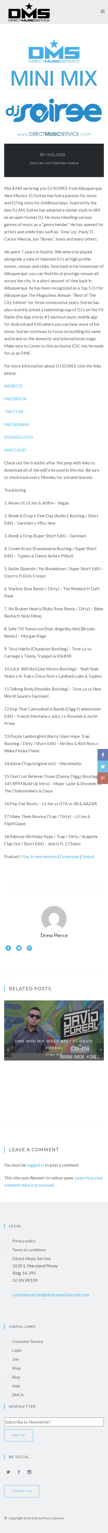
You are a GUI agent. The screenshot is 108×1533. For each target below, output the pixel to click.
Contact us (22, 1491)
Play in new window (39, 856)
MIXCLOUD (15, 449)
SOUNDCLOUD (18, 437)
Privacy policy (23, 1240)
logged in (35, 1164)
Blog (15, 1377)
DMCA (17, 1394)
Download (69, 856)
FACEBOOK (15, 398)
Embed (88, 856)
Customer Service (27, 1341)
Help (15, 1385)
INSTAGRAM (16, 424)
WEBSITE (13, 385)
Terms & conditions (28, 1249)
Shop (16, 1368)
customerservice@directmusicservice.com (50, 1294)
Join (15, 1359)
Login (16, 1350)
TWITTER (13, 411)
